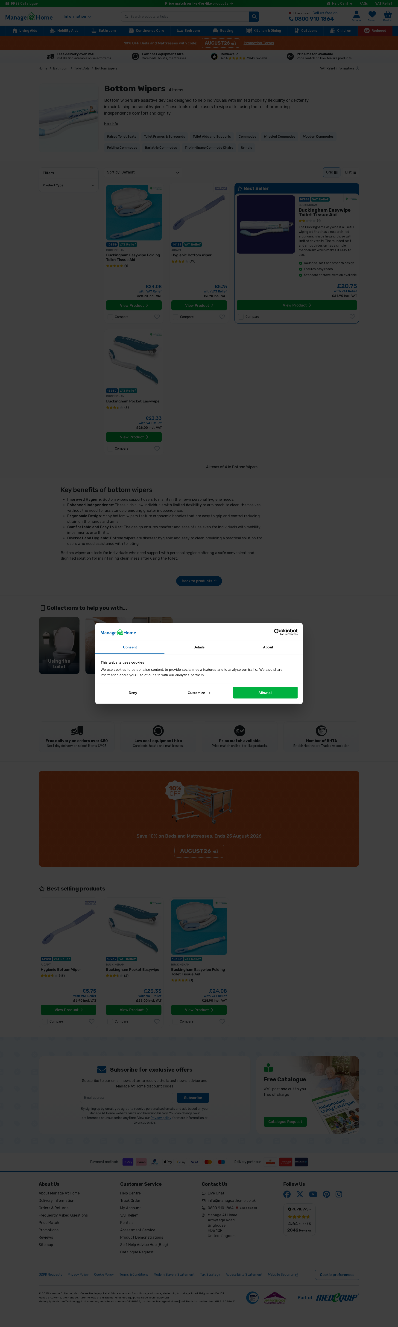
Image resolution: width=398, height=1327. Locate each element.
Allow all (265, 692)
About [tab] (268, 647)
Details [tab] (199, 647)
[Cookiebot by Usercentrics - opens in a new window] (277, 631)
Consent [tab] (130, 647)
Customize (196, 692)
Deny (133, 692)
